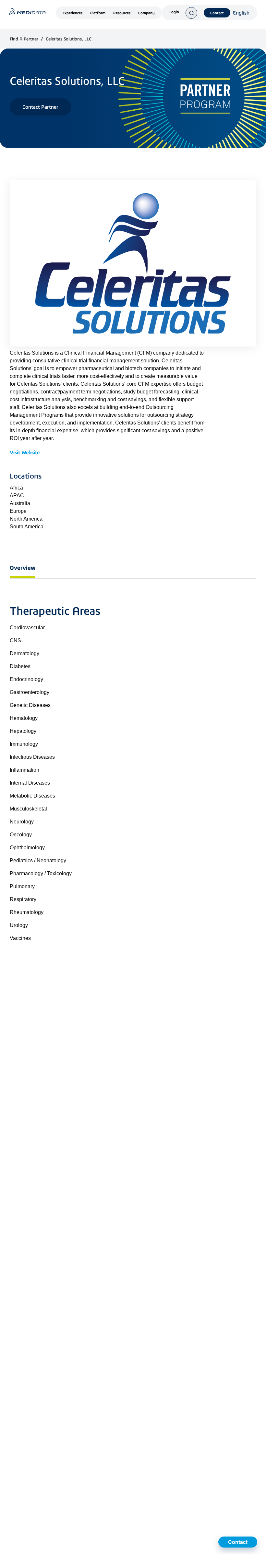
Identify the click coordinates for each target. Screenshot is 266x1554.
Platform (97, 13)
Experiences (72, 13)
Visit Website (25, 452)
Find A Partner (25, 39)
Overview (22, 567)
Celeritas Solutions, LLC (68, 39)
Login (174, 12)
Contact (217, 13)
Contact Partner (40, 107)
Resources (121, 13)
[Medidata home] (27, 11)
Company (146, 13)
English (241, 13)
